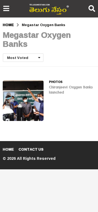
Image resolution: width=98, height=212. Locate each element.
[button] (6, 8)
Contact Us (31, 149)
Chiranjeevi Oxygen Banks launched (71, 90)
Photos (56, 81)
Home (8, 149)
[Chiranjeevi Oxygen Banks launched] (23, 100)
